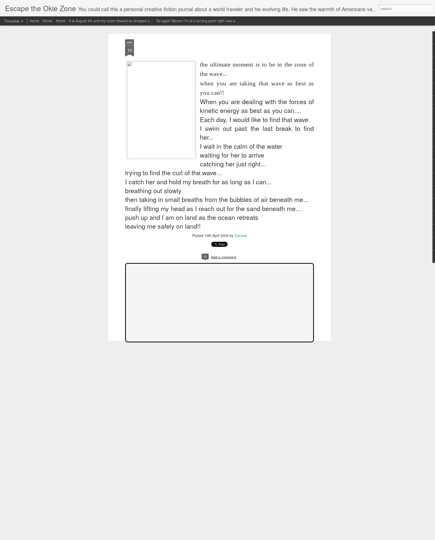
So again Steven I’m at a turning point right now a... (197, 20)
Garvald (240, 235)
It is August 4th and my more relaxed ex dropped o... (111, 20)
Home (34, 20)
